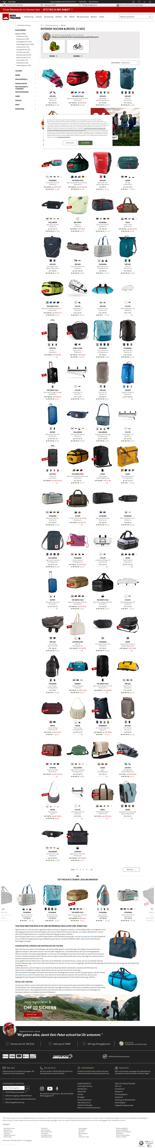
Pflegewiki (119, 1105)
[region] (78, 131)
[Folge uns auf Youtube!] (51, 1089)
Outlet (101, 17)
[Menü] (153, 1141)
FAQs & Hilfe (82, 1092)
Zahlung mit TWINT (50, 5)
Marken (94, 17)
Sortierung (115, 63)
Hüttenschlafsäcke (122, 1130)
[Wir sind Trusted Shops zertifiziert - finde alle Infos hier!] (121, 1043)
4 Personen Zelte (84, 1137)
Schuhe (39, 17)
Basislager (12, 2)
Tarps (80, 1135)
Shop (4, 2)
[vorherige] (69, 92)
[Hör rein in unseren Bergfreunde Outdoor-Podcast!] (58, 1089)
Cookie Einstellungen (85, 1105)
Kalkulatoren (8, 1130)
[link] (25, 25)
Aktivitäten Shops (9, 1128)
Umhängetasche (86, 937)
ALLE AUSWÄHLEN (85, 143)
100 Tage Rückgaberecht (89, 5)
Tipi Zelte (81, 1132)
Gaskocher (44, 1128)
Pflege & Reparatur (10, 1135)
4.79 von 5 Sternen (131, 5)
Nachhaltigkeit (120, 1103)
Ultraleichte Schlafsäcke (123, 1132)
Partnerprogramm (121, 1094)
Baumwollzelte (83, 1133)
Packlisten (7, 1133)
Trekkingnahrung (46, 1137)
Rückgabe (81, 1097)
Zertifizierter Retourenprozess (118, 1057)
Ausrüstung (48, 17)
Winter (72, 17)
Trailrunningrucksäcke (123, 1135)
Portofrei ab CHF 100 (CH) (15, 5)
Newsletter (119, 1092)
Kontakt (80, 1094)
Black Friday (7, 1137)
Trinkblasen (44, 1133)
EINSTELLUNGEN (70, 143)
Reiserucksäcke (27, 975)
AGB (79, 1103)
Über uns (118, 1086)
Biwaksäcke (119, 1133)
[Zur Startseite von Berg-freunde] (12, 17)
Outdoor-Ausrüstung (51, 25)
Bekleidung (29, 17)
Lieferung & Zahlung (85, 1086)
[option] (54, 48)
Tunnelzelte (82, 1130)
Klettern (58, 17)
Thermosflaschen (46, 1132)
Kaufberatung (8, 1132)
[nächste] (86, 92)
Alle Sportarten (83, 17)
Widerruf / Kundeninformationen (89, 1108)
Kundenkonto (120, 1089)
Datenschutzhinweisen (64, 137)
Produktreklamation (85, 1100)
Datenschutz (86, 1103)
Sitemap (29, 1140)
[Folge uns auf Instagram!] (43, 1089)
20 (91, 869)
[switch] (149, 1145)
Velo (65, 17)
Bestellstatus (82, 1089)
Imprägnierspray (46, 1135)
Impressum (119, 1097)
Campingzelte (83, 1128)
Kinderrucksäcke (121, 1137)
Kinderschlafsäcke (122, 1128)
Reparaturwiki (128, 1105)
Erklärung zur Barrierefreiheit (125, 1100)
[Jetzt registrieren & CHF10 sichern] (77, 1007)
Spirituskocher (45, 1130)
